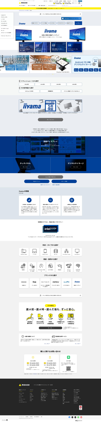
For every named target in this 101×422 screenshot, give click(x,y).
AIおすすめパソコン (78, 270)
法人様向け (75, 401)
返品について (43, 399)
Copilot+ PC (3, 15)
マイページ (75, 395)
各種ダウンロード (54, 397)
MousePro (31, 399)
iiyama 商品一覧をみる (50, 177)
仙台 (63, 393)
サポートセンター (78, 23)
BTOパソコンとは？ (77, 391)
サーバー (2, 30)
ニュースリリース (21, 416)
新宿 (63, 396)
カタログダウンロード (77, 398)
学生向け (59, 269)
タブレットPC (45, 254)
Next (94, 64)
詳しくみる (50, 149)
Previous (7, 64)
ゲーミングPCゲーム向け (32, 270)
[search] (81, 5)
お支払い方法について (44, 394)
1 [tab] (46, 74)
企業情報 (27, 416)
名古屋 (64, 399)
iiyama (31, 400)
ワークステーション (5, 28)
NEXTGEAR (31, 396)
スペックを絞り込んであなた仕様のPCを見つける (52, 14)
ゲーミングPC (3, 21)
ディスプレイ (77, 254)
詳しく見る (50, 327)
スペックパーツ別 (68, 270)
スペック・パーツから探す (6, 32)
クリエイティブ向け (41, 270)
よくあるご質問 (43, 400)
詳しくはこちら (50, 119)
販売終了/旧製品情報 (55, 184)
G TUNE (31, 394)
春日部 (64, 397)
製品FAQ (53, 396)
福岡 (63, 403)
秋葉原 (64, 394)
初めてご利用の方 (76, 389)
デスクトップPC (4, 17)
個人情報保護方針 (36, 416)
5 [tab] (52, 74)
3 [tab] (49, 74)
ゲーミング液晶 (44, 23)
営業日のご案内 (43, 397)
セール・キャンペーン (52, 5)
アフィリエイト (76, 394)
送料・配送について (44, 396)
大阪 (63, 400)
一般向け (23, 269)
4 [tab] (51, 74)
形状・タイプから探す (31, 5)
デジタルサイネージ (61, 23)
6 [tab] (54, 74)
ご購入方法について (44, 393)
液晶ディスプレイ (35, 23)
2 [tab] (48, 74)
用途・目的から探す (42, 5)
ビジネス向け (50, 269)
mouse (31, 393)
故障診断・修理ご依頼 (55, 394)
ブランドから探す (22, 5)
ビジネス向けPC (4, 25)
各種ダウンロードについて (45, 184)
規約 (41, 416)
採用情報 (31, 416)
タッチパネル (52, 23)
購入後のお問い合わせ (55, 393)
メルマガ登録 (76, 392)
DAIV (31, 397)
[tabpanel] (50, 64)
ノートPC (3, 19)
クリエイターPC (4, 23)
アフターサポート (54, 399)
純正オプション (69, 23)
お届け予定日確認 (76, 397)
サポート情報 (64, 181)
